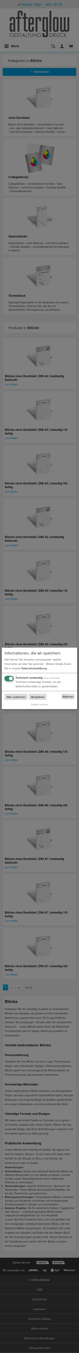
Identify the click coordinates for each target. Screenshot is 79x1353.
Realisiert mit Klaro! (39, 704)
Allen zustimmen (16, 697)
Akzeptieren (38, 697)
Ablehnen (67, 696)
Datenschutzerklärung (34, 668)
